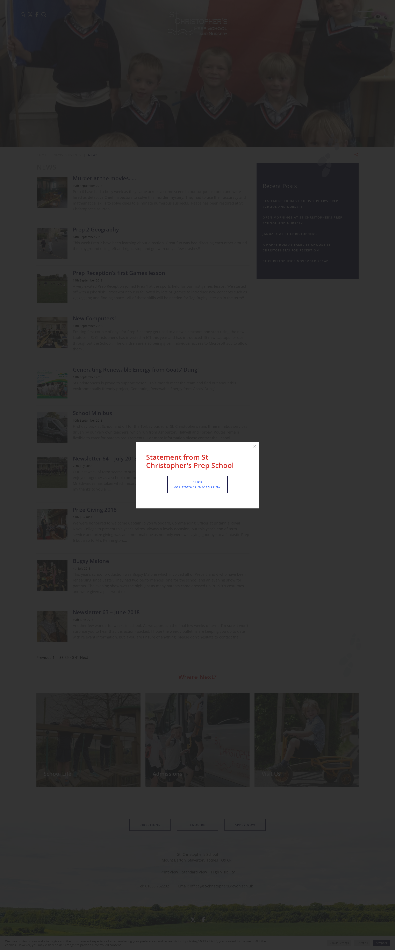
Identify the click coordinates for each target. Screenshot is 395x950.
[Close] (254, 446)
